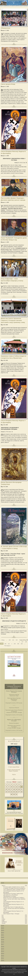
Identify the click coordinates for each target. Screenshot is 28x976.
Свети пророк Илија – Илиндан (11, 913)
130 (5, 643)
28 (21, 792)
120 (16, 640)
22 (6, 792)
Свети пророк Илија (8, 84)
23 (9, 792)
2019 (2, 939)
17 (11, 789)
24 (11, 792)
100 (10, 640)
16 (9, 789)
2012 (2, 956)
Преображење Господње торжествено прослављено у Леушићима (13, 894)
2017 (2, 944)
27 (19, 792)
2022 (2, 932)
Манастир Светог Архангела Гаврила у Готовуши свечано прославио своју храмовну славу (13, 320)
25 (14, 792)
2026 (2, 883)
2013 (2, 953)
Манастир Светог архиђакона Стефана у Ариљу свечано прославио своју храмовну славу (14, 899)
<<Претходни (9, 782)
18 (14, 789)
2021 (2, 935)
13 (19, 787)
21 (21, 789)
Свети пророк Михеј (14, 767)
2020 (2, 937)
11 (14, 787)
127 (22, 641)
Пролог (14, 774)
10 (11, 787)
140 (15, 643)
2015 (2, 949)
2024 (2, 928)
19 (16, 789)
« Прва (2, 640)
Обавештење (5, 28)
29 (11, 794)
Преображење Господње (9, 896)
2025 (2, 925)
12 (16, 787)
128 (26, 641)
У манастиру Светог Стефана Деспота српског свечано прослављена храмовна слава (13, 908)
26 (16, 792)
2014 (2, 951)
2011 (2, 958)
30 (14, 794)
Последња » (7, 645)
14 (21, 787)
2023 (2, 930)
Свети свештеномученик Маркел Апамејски (14, 770)
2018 (2, 942)
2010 (2, 960)
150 (18, 643)
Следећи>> (19, 782)
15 (6, 789)
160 (22, 643)
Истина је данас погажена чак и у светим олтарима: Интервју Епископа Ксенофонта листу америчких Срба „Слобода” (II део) (14, 888)
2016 (2, 946)
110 (13, 640)
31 (16, 794)
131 (9, 643)
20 (19, 789)
